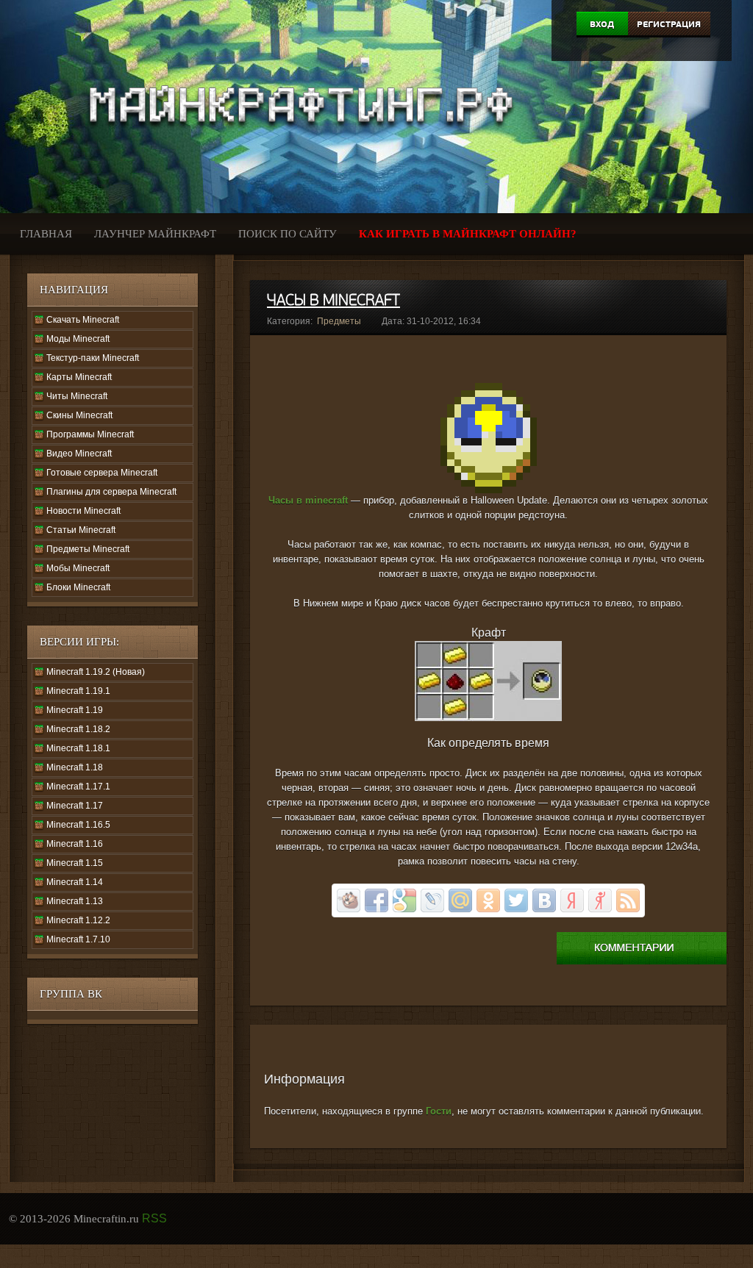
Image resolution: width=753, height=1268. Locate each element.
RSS (154, 1218)
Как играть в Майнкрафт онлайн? (468, 234)
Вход (602, 24)
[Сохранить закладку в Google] (404, 900)
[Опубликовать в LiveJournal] (432, 900)
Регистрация (669, 24)
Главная (46, 234)
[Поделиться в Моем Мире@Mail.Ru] (460, 900)
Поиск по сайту (287, 234)
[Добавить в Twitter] (516, 900)
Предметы (339, 321)
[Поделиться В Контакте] (544, 900)
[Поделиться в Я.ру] (600, 900)
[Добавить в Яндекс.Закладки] (572, 900)
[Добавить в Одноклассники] (488, 900)
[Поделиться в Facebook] (376, 900)
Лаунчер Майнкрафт (155, 234)
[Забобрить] (348, 900)
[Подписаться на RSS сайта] (628, 900)
